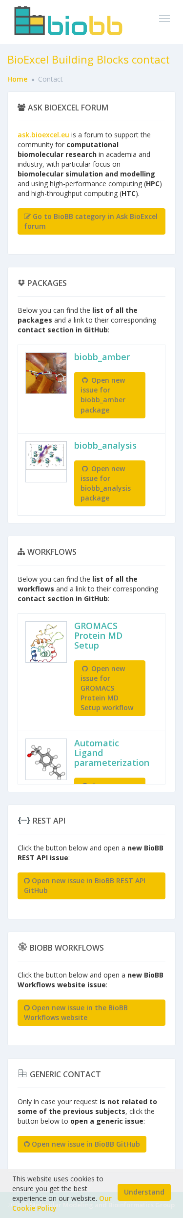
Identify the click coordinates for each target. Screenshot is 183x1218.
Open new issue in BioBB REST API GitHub (84, 885)
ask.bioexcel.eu (43, 134)
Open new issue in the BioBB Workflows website (76, 1012)
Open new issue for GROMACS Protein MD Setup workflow (107, 688)
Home (17, 79)
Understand (144, 1191)
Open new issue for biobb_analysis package (106, 483)
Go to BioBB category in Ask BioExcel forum (91, 221)
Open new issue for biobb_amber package (103, 394)
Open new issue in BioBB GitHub (85, 1144)
